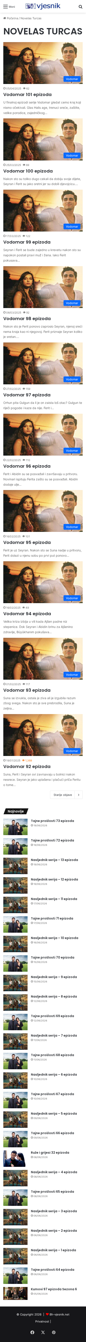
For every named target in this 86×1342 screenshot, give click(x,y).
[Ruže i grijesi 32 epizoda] (15, 1158)
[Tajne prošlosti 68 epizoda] (15, 1061)
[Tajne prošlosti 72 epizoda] (15, 846)
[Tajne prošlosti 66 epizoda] (15, 1139)
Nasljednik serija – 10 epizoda (54, 938)
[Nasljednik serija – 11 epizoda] (15, 905)
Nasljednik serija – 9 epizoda (54, 977)
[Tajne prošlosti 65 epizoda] (15, 1197)
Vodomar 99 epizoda (26, 242)
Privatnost (42, 1321)
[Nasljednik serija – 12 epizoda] (15, 885)
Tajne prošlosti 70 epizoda (52, 957)
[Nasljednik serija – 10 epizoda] (15, 944)
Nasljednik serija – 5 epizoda (54, 1113)
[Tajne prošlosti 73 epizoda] (15, 827)
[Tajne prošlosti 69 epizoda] (15, 1022)
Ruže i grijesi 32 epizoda (50, 1152)
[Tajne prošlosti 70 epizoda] (15, 963)
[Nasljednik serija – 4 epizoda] (15, 1178)
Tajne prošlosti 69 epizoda (52, 1016)
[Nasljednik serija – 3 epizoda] (15, 1217)
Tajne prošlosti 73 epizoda (52, 821)
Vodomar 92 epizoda (26, 766)
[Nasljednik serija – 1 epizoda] (15, 1256)
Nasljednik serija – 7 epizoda (54, 1035)
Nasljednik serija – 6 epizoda (54, 1074)
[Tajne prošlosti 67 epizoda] (15, 1100)
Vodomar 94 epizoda (27, 614)
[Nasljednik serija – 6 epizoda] (15, 1080)
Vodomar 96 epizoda (26, 466)
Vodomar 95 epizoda (27, 542)
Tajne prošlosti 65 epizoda (52, 1191)
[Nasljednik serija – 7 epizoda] (15, 1041)
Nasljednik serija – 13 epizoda (54, 860)
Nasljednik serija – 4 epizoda (54, 1172)
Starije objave (63, 795)
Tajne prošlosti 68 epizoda (52, 1055)
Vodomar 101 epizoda (27, 94)
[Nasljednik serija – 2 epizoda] (15, 1236)
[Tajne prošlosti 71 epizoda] (15, 924)
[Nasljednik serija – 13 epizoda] (15, 866)
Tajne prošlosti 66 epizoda (52, 1133)
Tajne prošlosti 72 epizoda (52, 840)
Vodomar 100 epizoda (28, 171)
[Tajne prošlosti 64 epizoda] (15, 1275)
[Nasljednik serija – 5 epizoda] (15, 1119)
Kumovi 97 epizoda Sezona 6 (54, 1289)
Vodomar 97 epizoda (26, 395)
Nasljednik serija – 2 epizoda (54, 1230)
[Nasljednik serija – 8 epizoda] (15, 1002)
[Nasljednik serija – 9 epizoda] (15, 983)
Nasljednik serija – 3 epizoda (54, 1211)
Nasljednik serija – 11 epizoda (54, 899)
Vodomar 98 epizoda (27, 318)
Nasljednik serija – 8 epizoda (54, 996)
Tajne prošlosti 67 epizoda (52, 1094)
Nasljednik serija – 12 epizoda (54, 879)
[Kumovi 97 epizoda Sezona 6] (15, 1293)
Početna (12, 18)
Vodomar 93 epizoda (26, 690)
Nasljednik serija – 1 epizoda (53, 1250)
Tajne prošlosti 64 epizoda (52, 1269)
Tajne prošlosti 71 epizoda (52, 918)
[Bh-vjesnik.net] (43, 6)
